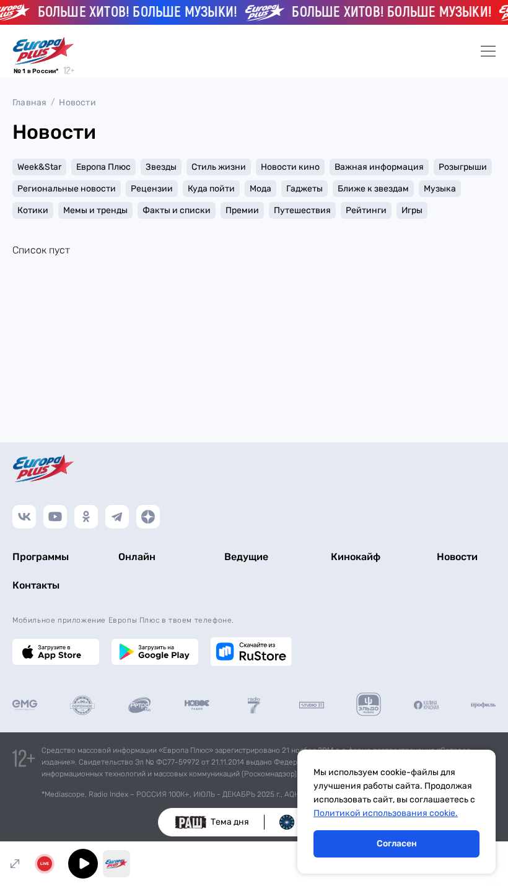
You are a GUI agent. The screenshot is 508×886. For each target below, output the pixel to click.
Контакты (35, 585)
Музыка (440, 188)
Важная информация (379, 167)
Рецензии (152, 188)
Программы (40, 557)
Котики (32, 210)
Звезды (161, 167)
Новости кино (290, 167)
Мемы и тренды (95, 210)
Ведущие (246, 557)
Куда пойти (211, 188)
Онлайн (136, 557)
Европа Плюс (103, 167)
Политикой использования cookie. (385, 813)
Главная (29, 102)
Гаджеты (304, 188)
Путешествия (302, 210)
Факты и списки (176, 210)
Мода (260, 188)
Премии (242, 210)
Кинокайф (355, 557)
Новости (77, 102)
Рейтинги (366, 210)
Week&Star (39, 167)
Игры (412, 210)
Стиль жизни (218, 167)
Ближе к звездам (373, 188)
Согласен (397, 843)
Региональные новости (66, 188)
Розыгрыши (463, 167)
